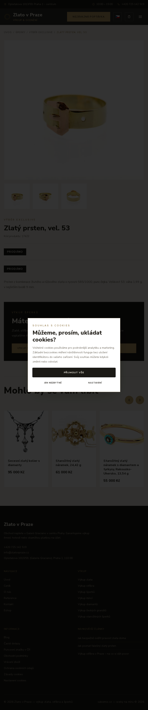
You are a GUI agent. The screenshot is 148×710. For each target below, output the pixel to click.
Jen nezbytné (52, 382)
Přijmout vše (74, 372)
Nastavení (95, 382)
